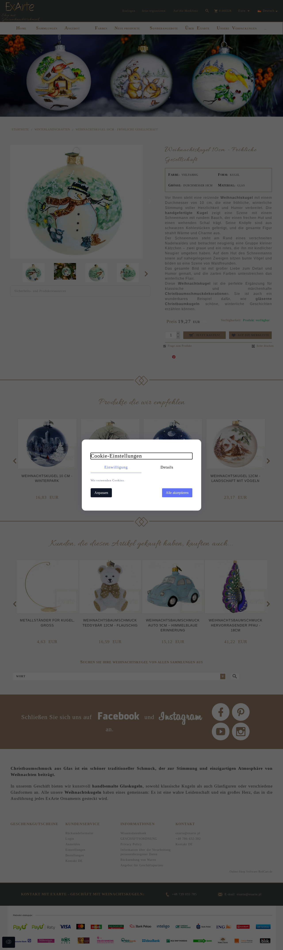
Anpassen (101, 493)
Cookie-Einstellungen (116, 456)
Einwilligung (116, 467)
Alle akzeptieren (177, 493)
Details (167, 467)
